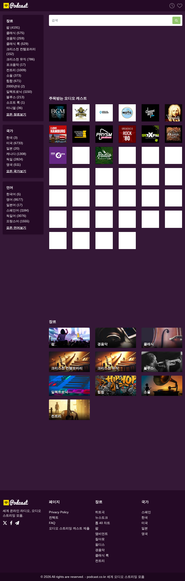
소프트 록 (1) (15, 102)
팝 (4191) (13, 27)
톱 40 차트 (102, 523)
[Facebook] (12, 521)
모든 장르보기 (16, 114)
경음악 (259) (15, 38)
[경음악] (115, 337)
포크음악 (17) (16, 64)
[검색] (176, 20)
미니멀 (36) (14, 108)
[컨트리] (69, 409)
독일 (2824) (14, 159)
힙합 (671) (13, 81)
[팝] (69, 337)
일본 (144, 528)
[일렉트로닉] (69, 385)
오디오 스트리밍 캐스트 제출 (69, 528)
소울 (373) (13, 75)
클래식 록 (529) (17, 43)
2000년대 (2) (15, 86)
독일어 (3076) (16, 216)
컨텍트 (53, 517)
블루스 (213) (15, 97)
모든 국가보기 (16, 171)
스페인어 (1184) (17, 210)
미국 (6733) (14, 143)
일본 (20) (12, 148)
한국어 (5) (13, 194)
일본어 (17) (14, 205)
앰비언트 (101, 534)
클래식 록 (102, 555)
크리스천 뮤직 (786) (20, 59)
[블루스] (161, 361)
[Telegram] (17, 521)
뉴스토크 (101, 517)
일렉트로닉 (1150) (19, 91)
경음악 (100, 550)
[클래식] (161, 337)
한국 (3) (12, 137)
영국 (144, 534)
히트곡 (100, 512)
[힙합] (115, 385)
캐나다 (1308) (16, 154)
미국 (144, 523)
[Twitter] (6, 521)
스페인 (146, 512)
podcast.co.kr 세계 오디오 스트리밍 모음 (115, 577)
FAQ (52, 523)
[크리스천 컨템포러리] (69, 361)
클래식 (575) (15, 33)
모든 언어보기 (16, 227)
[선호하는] (178, 5)
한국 (144, 517)
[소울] (161, 385)
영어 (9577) (14, 199)
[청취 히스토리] (171, 5)
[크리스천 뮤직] (115, 361)
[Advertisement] (115, 61)
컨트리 (100, 561)
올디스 (100, 544)
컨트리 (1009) (16, 70)
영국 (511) (13, 164)
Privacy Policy (59, 512)
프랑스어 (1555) (17, 221)
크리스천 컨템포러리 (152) (21, 51)
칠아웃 (100, 539)
